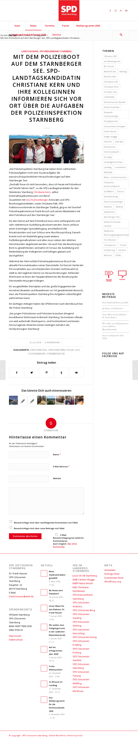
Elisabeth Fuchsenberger (111, 114)
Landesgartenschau (113, 162)
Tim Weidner (110, 239)
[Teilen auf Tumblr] (61, 372)
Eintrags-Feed (111, 573)
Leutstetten (120, 167)
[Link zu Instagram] (115, 10)
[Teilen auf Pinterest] (46, 372)
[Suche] (121, 34)
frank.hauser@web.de (21, 596)
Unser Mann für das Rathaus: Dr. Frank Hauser (114, 316)
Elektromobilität (111, 107)
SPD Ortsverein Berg (84, 610)
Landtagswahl (30, 51)
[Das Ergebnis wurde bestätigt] (69, 400)
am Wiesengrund (112, 61)
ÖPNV (118, 255)
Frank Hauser (110, 131)
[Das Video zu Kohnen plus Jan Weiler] (22, 401)
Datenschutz (16, 639)
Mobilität (108, 172)
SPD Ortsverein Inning (84, 637)
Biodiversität (110, 76)
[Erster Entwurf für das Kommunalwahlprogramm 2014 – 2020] (79, 400)
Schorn (120, 191)
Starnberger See (55, 353)
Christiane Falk (38, 349)
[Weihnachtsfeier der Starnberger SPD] (32, 401)
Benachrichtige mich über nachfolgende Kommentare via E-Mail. (46, 522)
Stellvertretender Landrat (112, 224)
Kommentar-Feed (113, 577)
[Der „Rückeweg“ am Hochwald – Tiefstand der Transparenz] (41, 400)
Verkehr (122, 250)
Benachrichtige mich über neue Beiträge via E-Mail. (39, 528)
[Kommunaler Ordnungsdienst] (60, 400)
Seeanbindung (111, 196)
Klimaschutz (110, 146)
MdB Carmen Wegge (84, 579)
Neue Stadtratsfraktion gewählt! (115, 302)
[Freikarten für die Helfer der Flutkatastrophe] (13, 400)
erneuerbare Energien (115, 126)
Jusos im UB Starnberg (85, 575)
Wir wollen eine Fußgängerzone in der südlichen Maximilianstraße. (115, 326)
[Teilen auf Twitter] (31, 372)
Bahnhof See (110, 71)
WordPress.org (112, 581)
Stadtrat (119, 206)
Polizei (70, 349)
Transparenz (110, 245)
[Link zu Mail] (126, 10)
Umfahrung (109, 250)
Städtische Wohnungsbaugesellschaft (116, 233)
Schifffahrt (109, 191)
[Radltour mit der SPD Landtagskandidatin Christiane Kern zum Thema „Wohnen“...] (135, 370)
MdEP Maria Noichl (83, 583)
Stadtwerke (109, 212)
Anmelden (110, 570)
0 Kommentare (52, 342)
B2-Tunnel (109, 66)
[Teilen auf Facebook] (16, 372)
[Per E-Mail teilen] (76, 372)
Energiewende (111, 121)
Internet (108, 141)
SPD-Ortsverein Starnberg (34, 735)
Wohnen (108, 255)
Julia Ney (119, 141)
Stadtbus (108, 206)
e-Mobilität (109, 97)
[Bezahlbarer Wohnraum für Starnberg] (51, 400)
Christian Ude (110, 92)
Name (57, 454)
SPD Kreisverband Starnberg (56, 51)
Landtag (107, 167)
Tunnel (122, 245)
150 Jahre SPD (110, 56)
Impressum (15, 635)
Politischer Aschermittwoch (112, 184)
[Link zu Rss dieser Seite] (121, 10)
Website (57, 478)
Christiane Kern (42, 192)
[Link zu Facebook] (110, 10)
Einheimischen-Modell (114, 102)
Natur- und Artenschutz (115, 177)
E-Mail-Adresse (61, 466)
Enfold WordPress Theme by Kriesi (65, 735)
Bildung (123, 71)
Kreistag (108, 157)
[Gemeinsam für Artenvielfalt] (3, 370)
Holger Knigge (110, 136)
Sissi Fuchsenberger (37, 199)
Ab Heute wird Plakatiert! (112, 308)
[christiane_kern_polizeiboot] (46, 149)
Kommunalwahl (111, 151)
